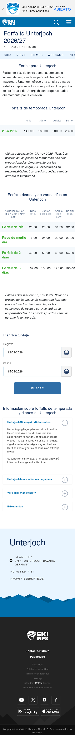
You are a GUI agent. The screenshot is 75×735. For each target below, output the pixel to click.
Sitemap (37, 678)
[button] (56, 22)
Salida (7, 363)
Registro (8, 344)
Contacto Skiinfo (37, 651)
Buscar (37, 388)
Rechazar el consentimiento (37, 687)
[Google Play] (28, 710)
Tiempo (37, 55)
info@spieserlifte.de (27, 578)
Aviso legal (37, 664)
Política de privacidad (37, 669)
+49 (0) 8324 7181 (22, 571)
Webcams (56, 55)
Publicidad (37, 657)
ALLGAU (10, 47)
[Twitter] (33, 700)
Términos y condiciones (37, 673)
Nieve (21, 55)
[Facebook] (55, 700)
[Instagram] (44, 700)
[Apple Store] (50, 710)
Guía (7, 55)
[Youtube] (21, 700)
